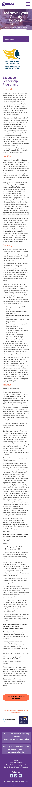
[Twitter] (15, 775)
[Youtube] (20, 775)
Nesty (21, 785)
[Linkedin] (11, 775)
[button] (26, 39)
